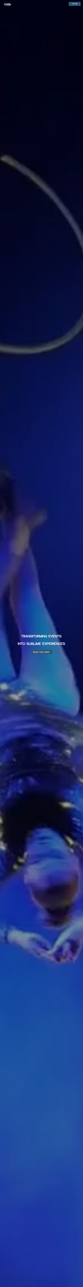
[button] (65, 3)
